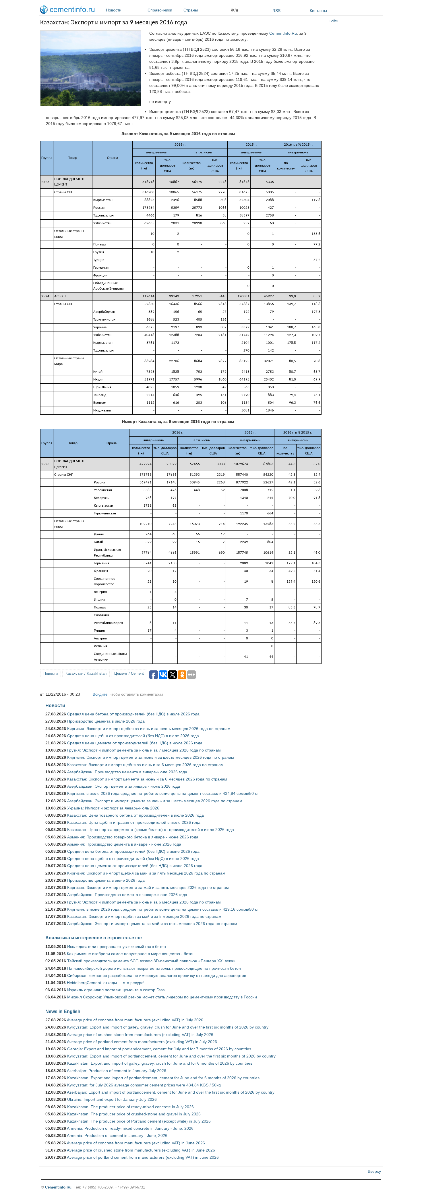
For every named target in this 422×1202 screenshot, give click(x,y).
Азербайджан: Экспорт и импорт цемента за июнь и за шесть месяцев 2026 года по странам (154, 801)
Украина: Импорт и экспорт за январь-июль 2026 (113, 808)
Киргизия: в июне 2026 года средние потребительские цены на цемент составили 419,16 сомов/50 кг (162, 909)
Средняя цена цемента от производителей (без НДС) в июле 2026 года (134, 743)
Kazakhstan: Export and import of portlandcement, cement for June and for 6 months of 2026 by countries (163, 1078)
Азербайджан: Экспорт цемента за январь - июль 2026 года (123, 786)
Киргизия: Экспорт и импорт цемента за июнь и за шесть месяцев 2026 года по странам (150, 757)
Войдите (100, 694)
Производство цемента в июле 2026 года (106, 721)
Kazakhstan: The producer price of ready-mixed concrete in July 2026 (130, 1107)
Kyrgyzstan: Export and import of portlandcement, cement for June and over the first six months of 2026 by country (171, 1056)
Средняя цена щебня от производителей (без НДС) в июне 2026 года (133, 858)
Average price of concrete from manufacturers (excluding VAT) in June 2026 (136, 1143)
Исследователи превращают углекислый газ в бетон (116, 946)
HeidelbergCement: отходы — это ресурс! (105, 982)
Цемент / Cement (129, 673)
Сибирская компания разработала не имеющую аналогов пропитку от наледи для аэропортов (156, 975)
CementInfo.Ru (283, 33)
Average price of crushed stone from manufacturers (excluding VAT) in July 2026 (140, 1034)
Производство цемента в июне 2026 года (106, 880)
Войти (334, 21)
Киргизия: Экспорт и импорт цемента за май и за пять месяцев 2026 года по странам (148, 887)
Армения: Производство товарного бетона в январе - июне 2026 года (132, 837)
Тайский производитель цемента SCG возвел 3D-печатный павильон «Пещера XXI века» (151, 961)
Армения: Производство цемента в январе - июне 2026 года (124, 844)
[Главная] (68, 10)
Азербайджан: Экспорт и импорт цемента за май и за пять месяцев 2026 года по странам (152, 923)
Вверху (374, 1171)
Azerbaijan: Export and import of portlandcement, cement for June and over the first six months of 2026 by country (170, 1092)
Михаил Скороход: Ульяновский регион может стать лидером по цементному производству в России (162, 997)
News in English (62, 1011)
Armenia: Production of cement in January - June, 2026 (117, 1135)
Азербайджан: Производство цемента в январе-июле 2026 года (127, 772)
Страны (190, 10)
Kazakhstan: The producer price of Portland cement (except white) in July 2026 (139, 1121)
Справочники (160, 10)
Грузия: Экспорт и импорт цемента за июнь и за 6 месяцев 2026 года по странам (144, 902)
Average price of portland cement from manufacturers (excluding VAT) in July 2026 (142, 1041)
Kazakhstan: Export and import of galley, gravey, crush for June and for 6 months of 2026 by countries (159, 1063)
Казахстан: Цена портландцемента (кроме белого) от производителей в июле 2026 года (150, 829)
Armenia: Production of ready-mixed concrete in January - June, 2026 (130, 1128)
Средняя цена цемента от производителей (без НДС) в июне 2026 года (134, 865)
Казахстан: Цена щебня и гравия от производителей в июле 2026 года (133, 822)
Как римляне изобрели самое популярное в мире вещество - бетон (131, 953)
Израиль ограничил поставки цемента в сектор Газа (116, 990)
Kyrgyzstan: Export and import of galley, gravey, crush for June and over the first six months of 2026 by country (167, 1027)
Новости (113, 10)
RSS (276, 10)
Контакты (318, 10)
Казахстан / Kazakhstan (86, 673)
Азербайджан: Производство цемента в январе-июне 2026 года (127, 894)
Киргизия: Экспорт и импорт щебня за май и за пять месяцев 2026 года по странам (146, 873)
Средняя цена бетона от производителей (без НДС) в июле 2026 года (133, 714)
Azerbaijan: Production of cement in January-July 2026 (116, 1070)
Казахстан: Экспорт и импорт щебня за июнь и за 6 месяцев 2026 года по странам (145, 764)
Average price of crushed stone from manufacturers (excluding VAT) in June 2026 (141, 1150)
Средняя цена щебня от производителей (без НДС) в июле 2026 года (133, 735)
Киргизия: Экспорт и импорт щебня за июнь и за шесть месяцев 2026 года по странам (149, 728)
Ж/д (234, 10)
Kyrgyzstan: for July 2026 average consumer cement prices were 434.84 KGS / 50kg (144, 1085)
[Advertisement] (355, 112)
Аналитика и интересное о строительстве (93, 937)
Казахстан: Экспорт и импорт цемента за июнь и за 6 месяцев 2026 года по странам (147, 779)
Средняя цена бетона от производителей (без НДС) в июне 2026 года (133, 851)
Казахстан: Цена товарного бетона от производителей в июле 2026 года (135, 815)
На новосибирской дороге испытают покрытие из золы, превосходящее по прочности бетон (154, 968)
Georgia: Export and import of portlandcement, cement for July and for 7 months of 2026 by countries (159, 1049)
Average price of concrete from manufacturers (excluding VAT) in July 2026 (135, 1020)
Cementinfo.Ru (58, 1187)
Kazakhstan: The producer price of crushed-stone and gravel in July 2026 (134, 1114)
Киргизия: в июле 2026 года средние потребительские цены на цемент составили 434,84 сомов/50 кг (162, 793)
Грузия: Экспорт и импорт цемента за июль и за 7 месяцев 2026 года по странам (144, 750)
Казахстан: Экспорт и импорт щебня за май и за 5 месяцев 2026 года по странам (144, 916)
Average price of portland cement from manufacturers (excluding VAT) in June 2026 (143, 1157)
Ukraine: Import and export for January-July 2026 (112, 1099)
